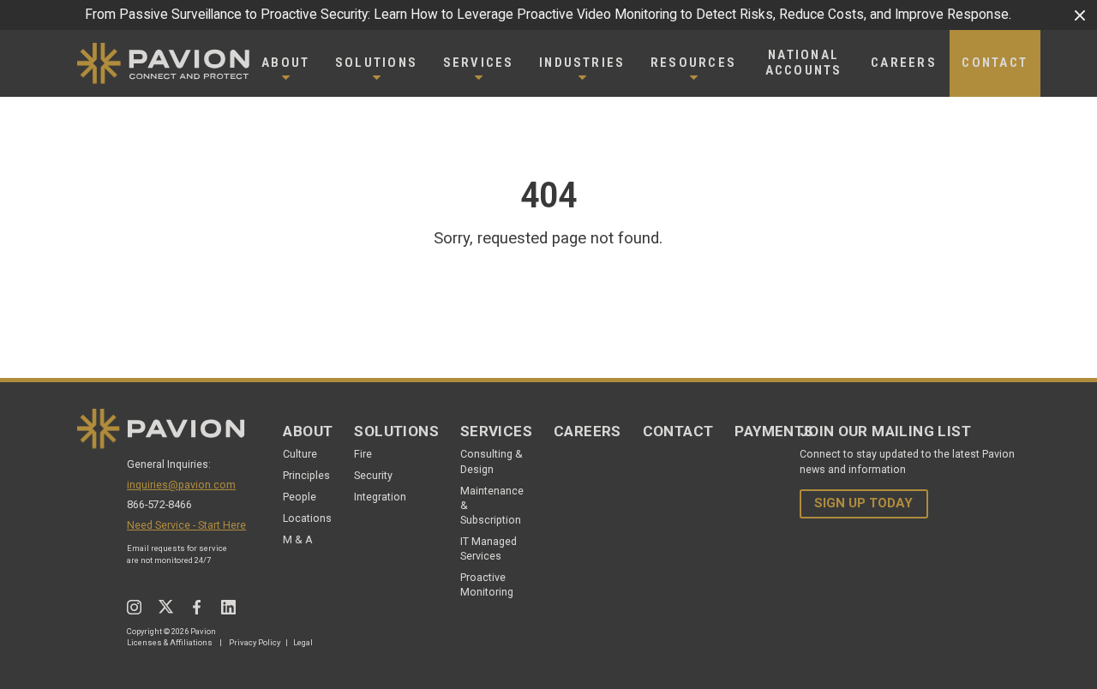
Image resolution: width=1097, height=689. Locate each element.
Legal (303, 642)
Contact (678, 431)
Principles (306, 475)
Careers (587, 431)
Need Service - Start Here (186, 524)
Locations (307, 518)
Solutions (396, 431)
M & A (298, 539)
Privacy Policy (254, 642)
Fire (363, 453)
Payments (773, 431)
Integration (380, 496)
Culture (300, 453)
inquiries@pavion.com (181, 484)
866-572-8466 (159, 504)
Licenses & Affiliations (170, 642)
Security (373, 475)
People (299, 496)
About (308, 431)
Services (496, 431)
